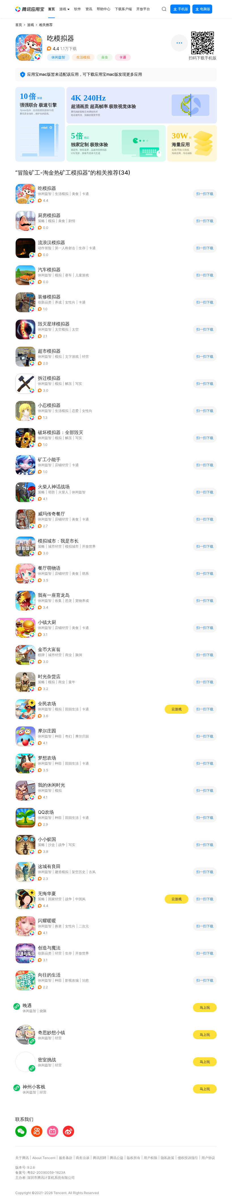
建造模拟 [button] (61, 872)
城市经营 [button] (55, 546)
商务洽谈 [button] (82, 1158)
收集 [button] (58, 600)
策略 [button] (41, 221)
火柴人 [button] (63, 492)
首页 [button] (18, 25)
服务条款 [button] (65, 1158)
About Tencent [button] (43, 1158)
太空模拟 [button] (61, 329)
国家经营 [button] (55, 899)
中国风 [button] (80, 899)
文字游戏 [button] (72, 356)
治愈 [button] (85, 980)
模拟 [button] (51, 221)
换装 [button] (58, 926)
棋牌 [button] (41, 655)
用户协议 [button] (208, 1158)
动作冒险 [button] (44, 248)
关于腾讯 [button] (22, 1158)
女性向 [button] (70, 302)
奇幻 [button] (68, 736)
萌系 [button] (85, 573)
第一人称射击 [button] (65, 248)
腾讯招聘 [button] (99, 1158)
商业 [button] (68, 655)
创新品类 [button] (44, 302)
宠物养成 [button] (82, 600)
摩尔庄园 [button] (82, 736)
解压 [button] (68, 383)
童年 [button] (71, 682)
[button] (29, 9)
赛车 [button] (68, 275)
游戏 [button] (30, 25)
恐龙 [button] (68, 600)
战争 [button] (61, 845)
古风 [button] (92, 872)
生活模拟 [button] (83, 57)
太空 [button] (75, 329)
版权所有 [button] (133, 1158)
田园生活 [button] (72, 709)
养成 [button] (58, 302)
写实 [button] (78, 383)
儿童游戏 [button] (82, 275)
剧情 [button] (71, 221)
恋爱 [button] (75, 411)
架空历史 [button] (78, 872)
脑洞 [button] (78, 655)
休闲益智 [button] (58, 57)
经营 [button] (85, 356)
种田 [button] (58, 736)
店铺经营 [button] (61, 465)
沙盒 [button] (51, 845)
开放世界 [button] (89, 546)
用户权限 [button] (150, 1158)
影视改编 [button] (72, 980)
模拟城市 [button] (72, 546)
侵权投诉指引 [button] (188, 1158)
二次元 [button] (84, 926)
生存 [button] (82, 248)
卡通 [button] (122, 57)
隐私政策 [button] (167, 1158)
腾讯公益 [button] (116, 1158)
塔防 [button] (51, 492)
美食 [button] (104, 57)
